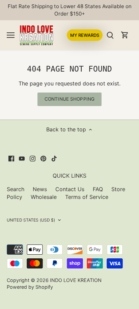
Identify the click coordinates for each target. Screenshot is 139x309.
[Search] (110, 35)
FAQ (98, 189)
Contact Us (69, 189)
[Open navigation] (11, 35)
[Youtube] (22, 158)
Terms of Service (86, 197)
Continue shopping (69, 99)
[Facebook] (11, 158)
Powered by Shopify (30, 287)
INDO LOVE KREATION (76, 280)
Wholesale (44, 197)
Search (15, 189)
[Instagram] (32, 158)
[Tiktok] (54, 158)
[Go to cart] (125, 35)
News (40, 189)
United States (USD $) (31, 220)
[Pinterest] (43, 158)
